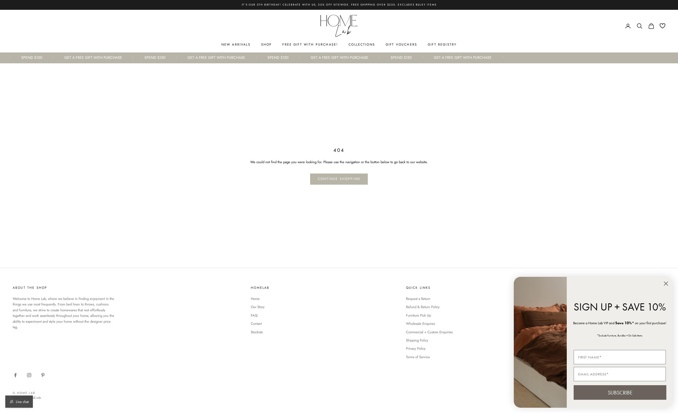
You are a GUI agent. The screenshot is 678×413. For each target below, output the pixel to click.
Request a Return (418, 298)
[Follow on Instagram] (29, 375)
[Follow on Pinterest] (43, 375)
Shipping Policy (417, 340)
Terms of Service (418, 356)
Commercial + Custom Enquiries (429, 332)
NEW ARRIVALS (236, 44)
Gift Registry (442, 44)
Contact (256, 323)
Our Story (258, 306)
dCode (37, 398)
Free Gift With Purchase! (310, 44)
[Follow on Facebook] (15, 375)
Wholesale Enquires (420, 323)
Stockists (257, 332)
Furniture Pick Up (418, 315)
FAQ (254, 315)
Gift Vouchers (401, 44)
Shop (266, 44)
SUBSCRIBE (620, 392)
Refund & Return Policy (423, 306)
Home (255, 298)
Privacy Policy (416, 348)
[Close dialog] (666, 283)
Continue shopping (339, 178)
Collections (362, 44)
